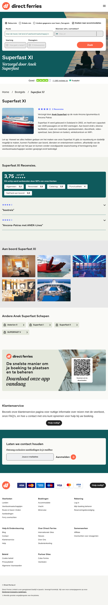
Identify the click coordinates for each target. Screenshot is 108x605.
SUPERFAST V (14, 332)
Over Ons (42, 540)
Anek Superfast (59, 114)
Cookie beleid (7, 558)
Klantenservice (8, 540)
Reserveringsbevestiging (84, 510)
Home (5, 92)
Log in (76, 503)
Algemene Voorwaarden (12, 566)
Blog (4, 532)
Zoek (90, 45)
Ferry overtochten (9, 517)
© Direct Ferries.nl (8, 585)
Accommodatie (44, 503)
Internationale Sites (46, 532)
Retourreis (12, 23)
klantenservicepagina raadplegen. (14, 592)
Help (4, 543)
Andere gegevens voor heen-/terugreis (52, 23)
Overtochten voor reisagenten (86, 536)
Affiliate (77, 532)
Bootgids (20, 92)
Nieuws (41, 536)
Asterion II (12, 325)
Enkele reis (26, 23)
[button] (54, 208)
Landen (5, 503)
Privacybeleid (7, 562)
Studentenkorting (45, 543)
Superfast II (65, 325)
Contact (5, 536)
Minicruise (42, 510)
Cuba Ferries (43, 558)
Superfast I (38, 325)
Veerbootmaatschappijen (12, 506)
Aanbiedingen (7, 514)
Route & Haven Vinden (11, 510)
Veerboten (42, 562)
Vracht (40, 506)
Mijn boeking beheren (83, 506)
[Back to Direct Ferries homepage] (22, 6)
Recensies (57, 109)
